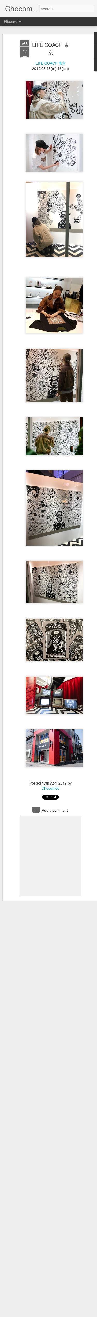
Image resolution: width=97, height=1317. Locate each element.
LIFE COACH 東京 (50, 48)
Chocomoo (50, 788)
